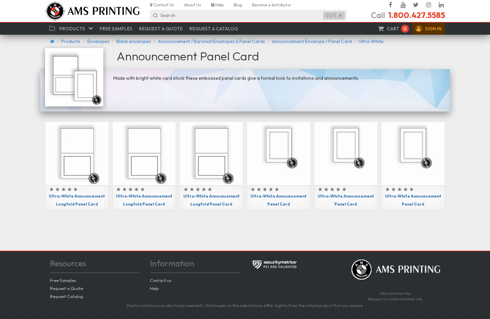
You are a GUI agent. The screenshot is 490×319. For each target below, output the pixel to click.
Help (154, 288)
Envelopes (98, 41)
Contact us (160, 280)
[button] (428, 29)
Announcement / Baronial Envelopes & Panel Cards (211, 41)
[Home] (52, 41)
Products (70, 41)
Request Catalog (66, 296)
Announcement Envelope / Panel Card (312, 41)
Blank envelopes (133, 41)
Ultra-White (371, 41)
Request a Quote (66, 288)
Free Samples (63, 280)
